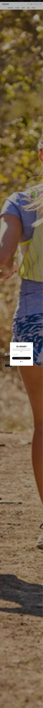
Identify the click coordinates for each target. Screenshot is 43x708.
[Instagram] (22, 361)
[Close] (32, 343)
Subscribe (21, 358)
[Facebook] (20, 361)
